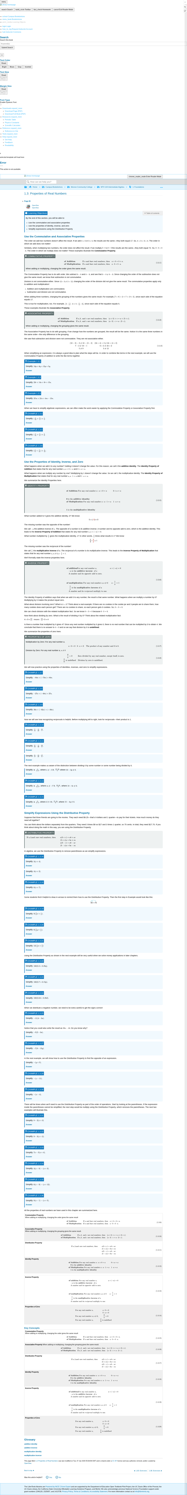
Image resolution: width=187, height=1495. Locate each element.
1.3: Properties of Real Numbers (46, 1461)
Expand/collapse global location (161, 186)
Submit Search (7, 47)
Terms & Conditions (81, 1491)
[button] (9, 142)
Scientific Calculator (12, 125)
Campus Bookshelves (54, 187)
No (60, 1477)
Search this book (6, 40)
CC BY (115, 1461)
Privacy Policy (67, 1491)
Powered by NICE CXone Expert (58, 1487)
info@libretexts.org (141, 1491)
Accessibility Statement (98, 1491)
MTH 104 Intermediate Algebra (112, 187)
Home (35, 187)
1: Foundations (138, 187)
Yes (50, 1477)
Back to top (28, 1470)
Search (28, 182)
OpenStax (35, 205)
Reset (4, 63)
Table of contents (152, 213)
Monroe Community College (81, 187)
